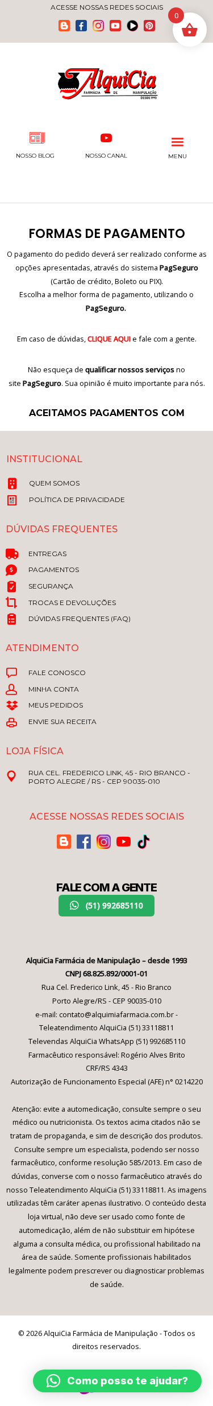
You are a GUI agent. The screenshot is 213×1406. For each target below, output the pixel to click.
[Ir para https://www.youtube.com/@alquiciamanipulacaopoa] (115, 25)
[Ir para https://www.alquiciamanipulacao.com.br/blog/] (64, 25)
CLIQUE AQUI (109, 339)
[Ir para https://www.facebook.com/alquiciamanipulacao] (81, 25)
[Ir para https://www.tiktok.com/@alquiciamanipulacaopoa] (132, 25)
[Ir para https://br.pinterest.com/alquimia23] (149, 25)
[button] (106, 905)
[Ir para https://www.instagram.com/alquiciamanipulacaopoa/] (98, 25)
